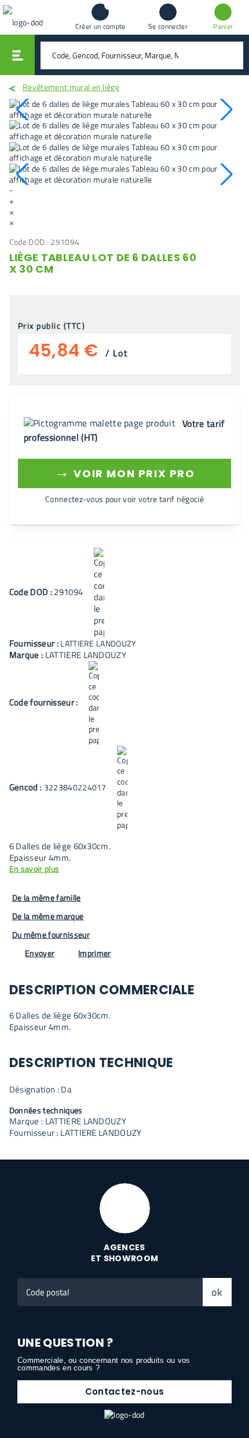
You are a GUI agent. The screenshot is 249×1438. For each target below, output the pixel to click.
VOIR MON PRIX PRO (124, 471)
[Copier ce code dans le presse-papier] (99, 593)
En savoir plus (34, 869)
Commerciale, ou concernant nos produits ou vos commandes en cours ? (104, 1364)
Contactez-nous (124, 1391)
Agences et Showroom (125, 1253)
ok (217, 1292)
